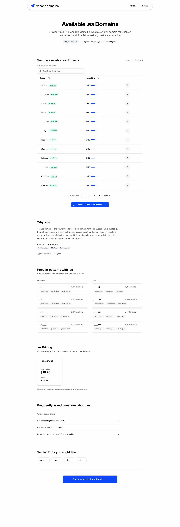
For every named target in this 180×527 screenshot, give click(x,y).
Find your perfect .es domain (88, 479)
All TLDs (133, 6)
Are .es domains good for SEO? (49, 427)
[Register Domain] (127, 85)
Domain (43, 78)
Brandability (90, 78)
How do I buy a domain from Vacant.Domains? (55, 434)
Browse (145, 6)
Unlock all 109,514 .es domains (90, 205)
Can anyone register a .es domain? (51, 421)
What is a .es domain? (46, 414)
